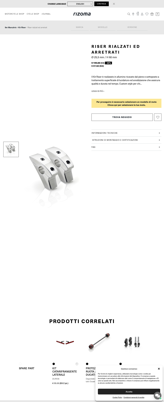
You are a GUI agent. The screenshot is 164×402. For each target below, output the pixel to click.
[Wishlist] (146, 14)
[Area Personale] (142, 14)
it (157, 14)
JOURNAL (46, 14)
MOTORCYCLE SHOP (14, 14)
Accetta (129, 391)
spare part (26, 368)
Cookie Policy (117, 397)
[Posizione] (133, 14)
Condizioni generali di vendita (134, 397)
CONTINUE (101, 4)
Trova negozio (122, 117)
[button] (159, 368)
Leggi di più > (97, 91)
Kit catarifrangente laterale (64, 371)
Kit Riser (22, 27)
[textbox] (80, 27)
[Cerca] (129, 14)
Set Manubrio (11, 27)
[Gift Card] (152, 14)
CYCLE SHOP (33, 14)
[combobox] (80, 27)
